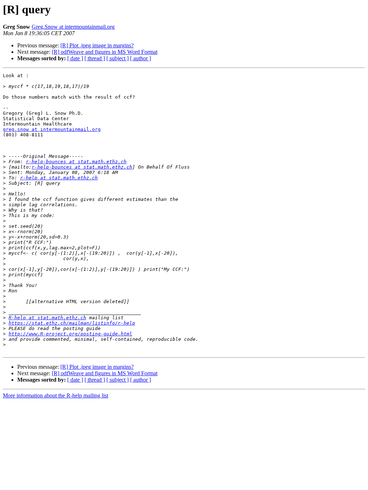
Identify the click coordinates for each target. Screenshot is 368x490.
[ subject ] (117, 58)
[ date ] (75, 58)
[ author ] (140, 58)
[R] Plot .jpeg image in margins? (97, 45)
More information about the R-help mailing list (55, 395)
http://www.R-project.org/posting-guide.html (70, 333)
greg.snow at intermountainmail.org (52, 129)
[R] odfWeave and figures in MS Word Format (104, 52)
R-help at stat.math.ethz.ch (47, 317)
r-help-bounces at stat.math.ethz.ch (76, 161)
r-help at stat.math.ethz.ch (59, 177)
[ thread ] (94, 58)
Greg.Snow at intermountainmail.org (73, 27)
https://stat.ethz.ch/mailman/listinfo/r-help (72, 323)
